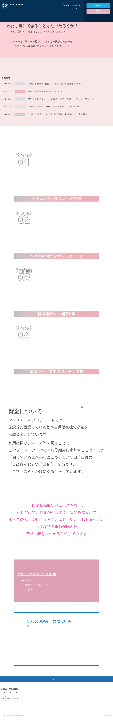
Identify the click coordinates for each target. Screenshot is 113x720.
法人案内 (65, 5)
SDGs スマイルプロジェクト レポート (36, 585)
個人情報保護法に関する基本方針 (14, 715)
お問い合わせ (77, 7)
